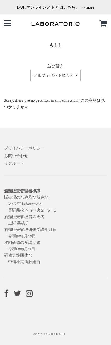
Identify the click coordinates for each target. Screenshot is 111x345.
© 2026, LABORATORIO (49, 334)
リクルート (14, 163)
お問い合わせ (16, 155)
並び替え (55, 66)
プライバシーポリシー (24, 148)
